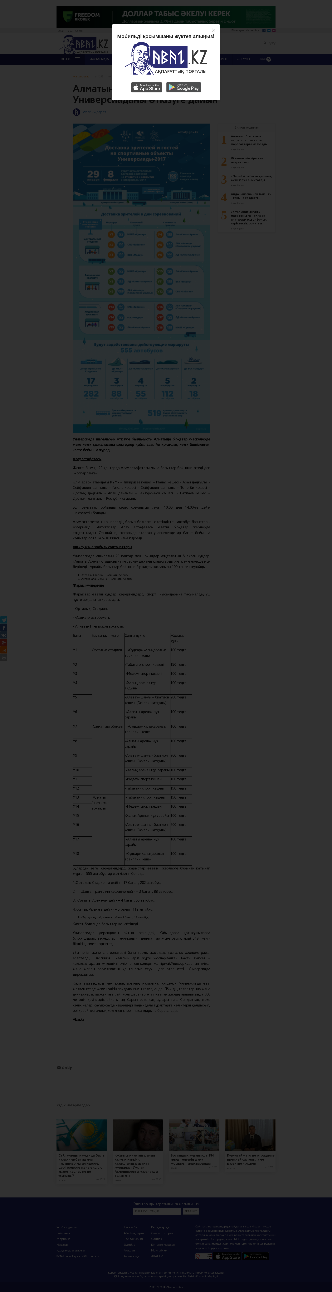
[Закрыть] (214, 31)
